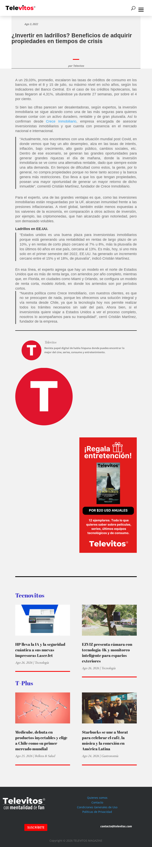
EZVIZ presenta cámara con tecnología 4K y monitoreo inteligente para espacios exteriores (107, 653)
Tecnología (42, 662)
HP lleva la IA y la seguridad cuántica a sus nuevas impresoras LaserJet (40, 650)
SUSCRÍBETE (35, 827)
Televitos (78, 66)
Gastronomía (109, 755)
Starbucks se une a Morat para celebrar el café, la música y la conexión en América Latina (105, 740)
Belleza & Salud (45, 755)
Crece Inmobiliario (61, 121)
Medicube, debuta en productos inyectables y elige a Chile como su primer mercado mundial (41, 740)
